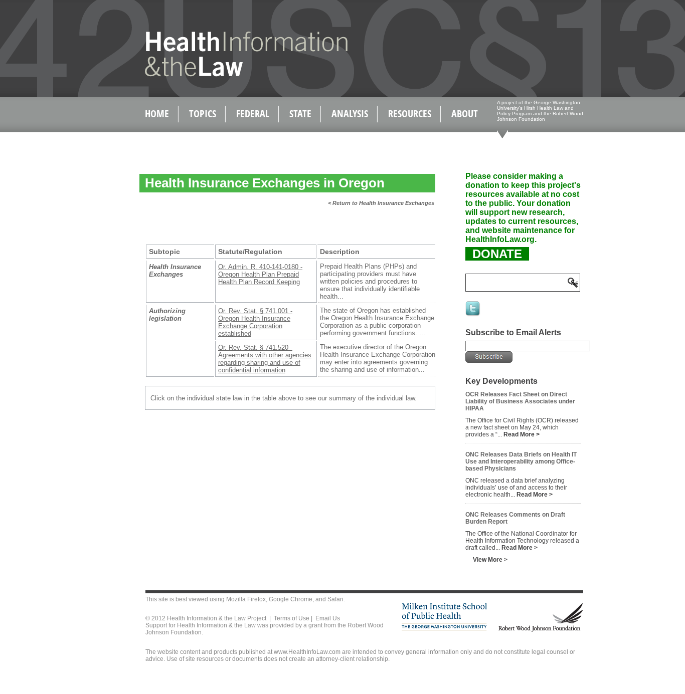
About (464, 113)
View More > (490, 559)
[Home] (225, 74)
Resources (409, 113)
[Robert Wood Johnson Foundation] (540, 630)
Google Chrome (290, 599)
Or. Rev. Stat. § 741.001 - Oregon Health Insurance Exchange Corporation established (255, 322)
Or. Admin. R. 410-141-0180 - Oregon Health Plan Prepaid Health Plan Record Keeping (260, 274)
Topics (202, 113)
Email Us (327, 618)
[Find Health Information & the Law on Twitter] (473, 315)
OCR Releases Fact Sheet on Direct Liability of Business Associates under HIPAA (520, 401)
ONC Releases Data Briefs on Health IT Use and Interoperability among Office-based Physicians (521, 461)
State (300, 113)
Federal (252, 113)
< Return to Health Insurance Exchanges (381, 203)
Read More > (521, 434)
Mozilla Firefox (246, 599)
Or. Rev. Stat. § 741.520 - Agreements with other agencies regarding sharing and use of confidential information (264, 359)
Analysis (349, 113)
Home (157, 113)
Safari (335, 599)
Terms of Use (291, 618)
